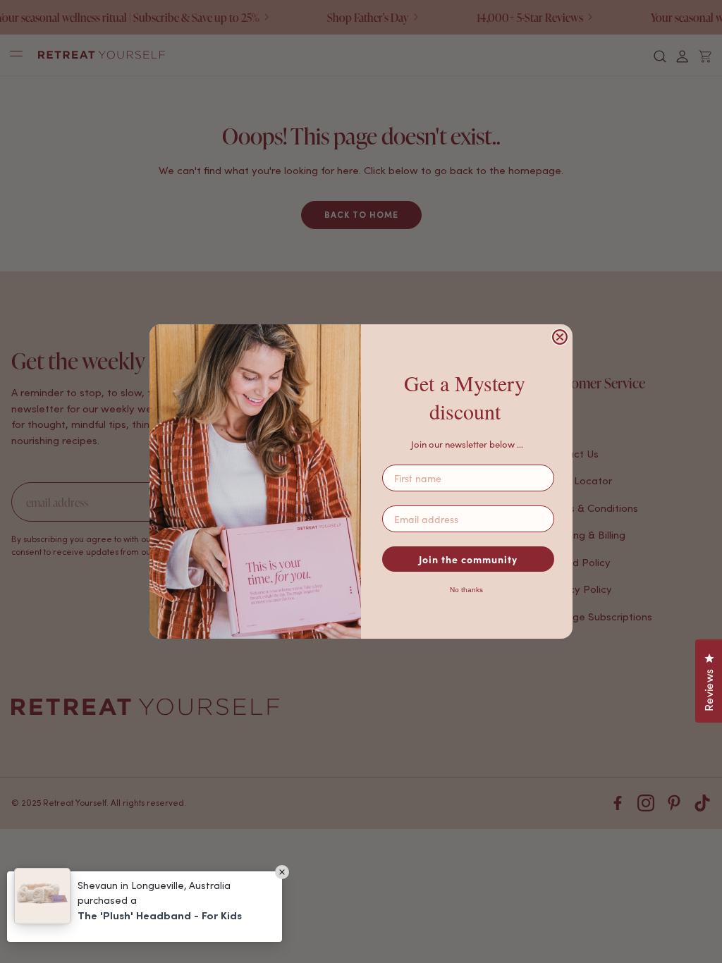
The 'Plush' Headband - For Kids (160, 915)
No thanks (466, 590)
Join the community (468, 559)
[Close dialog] (560, 337)
